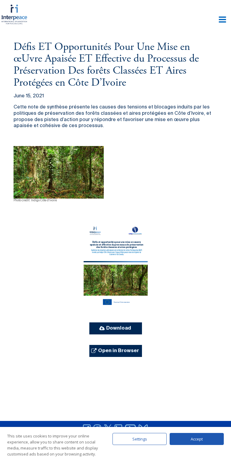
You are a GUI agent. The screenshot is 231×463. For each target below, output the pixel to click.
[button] (115, 328)
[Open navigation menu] (222, 20)
